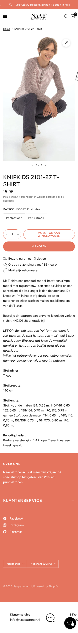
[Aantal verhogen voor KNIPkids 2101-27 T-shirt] (18, 234)
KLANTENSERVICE (22, 500)
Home (6, 28)
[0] (72, 16)
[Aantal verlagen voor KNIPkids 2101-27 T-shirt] (6, 234)
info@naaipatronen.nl (25, 620)
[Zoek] (66, 16)
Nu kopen (39, 246)
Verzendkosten (27, 196)
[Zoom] (66, 43)
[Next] (46, 164)
